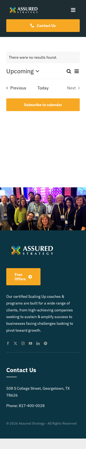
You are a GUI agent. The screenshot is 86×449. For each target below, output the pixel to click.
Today (43, 87)
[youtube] (30, 343)
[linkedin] (38, 343)
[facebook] (8, 343)
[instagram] (23, 343)
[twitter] (15, 343)
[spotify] (45, 343)
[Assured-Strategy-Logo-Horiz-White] (24, 6)
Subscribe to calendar (43, 105)
